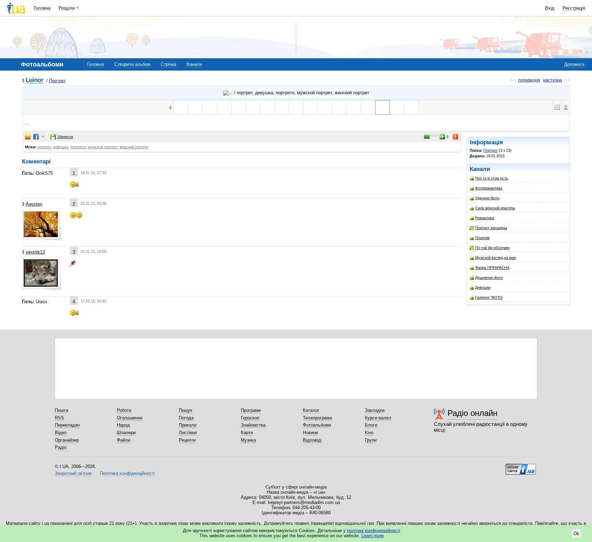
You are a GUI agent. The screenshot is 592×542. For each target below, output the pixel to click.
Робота (124, 410)
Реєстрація (574, 8)
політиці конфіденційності (373, 530)
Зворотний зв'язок (73, 473)
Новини (310, 432)
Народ (123, 425)
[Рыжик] (325, 107)
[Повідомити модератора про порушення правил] (455, 136)
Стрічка (168, 64)
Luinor (35, 80)
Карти (247, 432)
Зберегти (65, 137)
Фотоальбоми (317, 425)
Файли (123, 440)
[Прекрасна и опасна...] (339, 107)
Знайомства (253, 425)
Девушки (483, 287)
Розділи (67, 8)
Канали (194, 64)
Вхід (549, 8)
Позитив (482, 238)
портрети (78, 147)
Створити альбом (132, 64)
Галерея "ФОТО (489, 297)
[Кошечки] (353, 107)
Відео (60, 432)
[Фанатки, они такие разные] (238, 107)
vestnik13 (35, 252)
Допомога (574, 64)
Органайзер (67, 440)
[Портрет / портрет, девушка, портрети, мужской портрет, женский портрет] (296, 93)
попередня (529, 80)
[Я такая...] (209, 107)
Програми (251, 410)
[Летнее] (195, 107)
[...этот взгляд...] (281, 107)
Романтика (484, 218)
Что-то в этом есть (491, 178)
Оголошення (130, 417)
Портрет (57, 80)
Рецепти (187, 440)
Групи (371, 440)
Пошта (61, 410)
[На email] (27, 136)
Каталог (311, 410)
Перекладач (67, 425)
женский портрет (134, 147)
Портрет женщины (491, 228)
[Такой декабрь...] (411, 107)
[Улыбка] (368, 107)
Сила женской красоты (495, 208)
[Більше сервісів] (43, 136)
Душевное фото (489, 277)
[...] (382, 107)
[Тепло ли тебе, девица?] (397, 107)
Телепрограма (317, 417)
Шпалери (126, 432)
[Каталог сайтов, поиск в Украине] (521, 466)
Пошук (185, 410)
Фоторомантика (488, 188)
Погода (186, 417)
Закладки (374, 410)
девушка (60, 147)
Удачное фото (487, 198)
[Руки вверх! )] (310, 107)
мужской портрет (103, 147)
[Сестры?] (296, 107)
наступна (552, 80)
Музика (248, 440)
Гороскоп (250, 417)
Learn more (372, 535)
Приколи (187, 425)
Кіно (369, 432)
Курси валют (378, 417)
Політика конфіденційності (127, 473)
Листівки (188, 432)
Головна (42, 8)
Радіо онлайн (472, 413)
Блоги (371, 425)
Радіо (60, 447)
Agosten (34, 204)
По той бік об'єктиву (492, 248)
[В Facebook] (36, 136)
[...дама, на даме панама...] (181, 107)
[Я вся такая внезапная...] (224, 107)
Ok (576, 533)
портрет (44, 147)
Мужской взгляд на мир (495, 258)
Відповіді (312, 440)
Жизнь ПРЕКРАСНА (492, 268)
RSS (59, 417)
